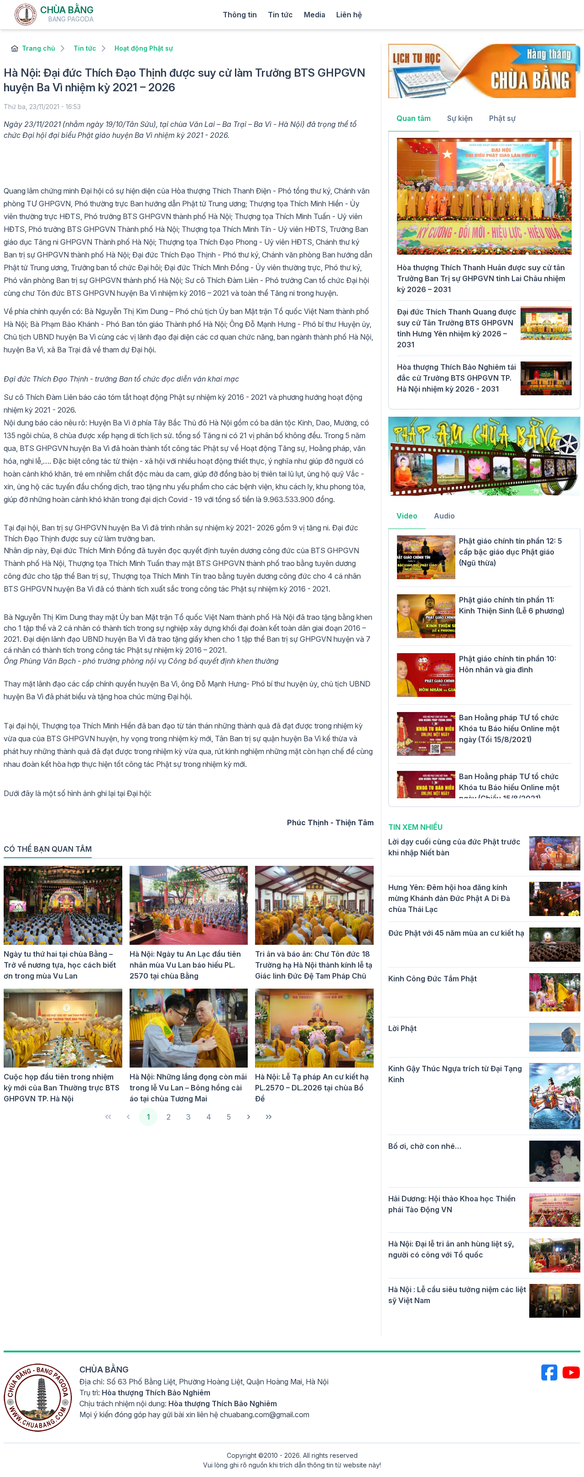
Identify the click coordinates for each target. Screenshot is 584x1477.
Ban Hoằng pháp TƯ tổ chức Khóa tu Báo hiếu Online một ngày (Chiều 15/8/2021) (509, 787)
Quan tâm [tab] (413, 118)
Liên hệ (349, 14)
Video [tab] (406, 515)
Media (314, 14)
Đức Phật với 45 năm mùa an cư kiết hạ (456, 933)
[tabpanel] (484, 269)
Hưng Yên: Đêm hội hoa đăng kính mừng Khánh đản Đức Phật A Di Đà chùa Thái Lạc (449, 898)
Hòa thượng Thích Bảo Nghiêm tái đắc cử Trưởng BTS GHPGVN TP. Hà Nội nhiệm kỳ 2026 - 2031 (456, 377)
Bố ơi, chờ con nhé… (424, 1146)
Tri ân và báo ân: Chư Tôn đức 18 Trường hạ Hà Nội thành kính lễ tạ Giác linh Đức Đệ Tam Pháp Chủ (313, 964)
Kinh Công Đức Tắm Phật (432, 978)
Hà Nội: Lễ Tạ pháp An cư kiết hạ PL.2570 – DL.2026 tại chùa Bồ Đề (312, 1087)
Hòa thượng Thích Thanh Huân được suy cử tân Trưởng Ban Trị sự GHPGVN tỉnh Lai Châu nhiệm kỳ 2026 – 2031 (481, 278)
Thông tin (240, 14)
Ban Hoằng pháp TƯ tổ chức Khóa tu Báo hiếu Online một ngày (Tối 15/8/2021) (509, 728)
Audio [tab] (444, 515)
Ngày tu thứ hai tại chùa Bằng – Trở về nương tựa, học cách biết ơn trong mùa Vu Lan (60, 964)
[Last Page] (269, 1117)
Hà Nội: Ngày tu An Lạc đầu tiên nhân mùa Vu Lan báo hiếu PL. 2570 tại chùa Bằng (185, 964)
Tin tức (280, 14)
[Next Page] (249, 1117)
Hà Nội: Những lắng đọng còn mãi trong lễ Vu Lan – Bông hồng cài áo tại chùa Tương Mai (188, 1087)
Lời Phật (402, 1028)
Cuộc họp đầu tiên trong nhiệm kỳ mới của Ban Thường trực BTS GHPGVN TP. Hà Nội (62, 1087)
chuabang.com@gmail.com (264, 1414)
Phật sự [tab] (502, 118)
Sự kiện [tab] (460, 118)
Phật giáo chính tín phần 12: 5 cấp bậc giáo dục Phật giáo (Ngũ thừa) (510, 551)
